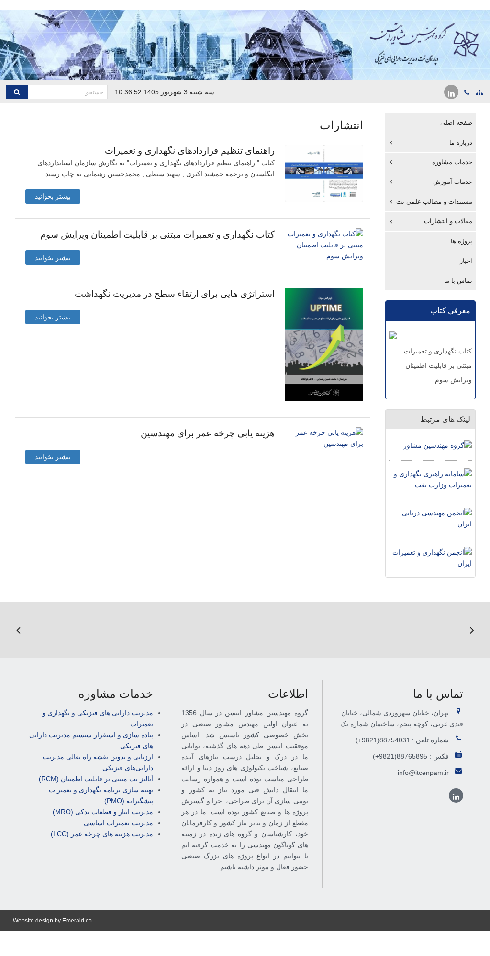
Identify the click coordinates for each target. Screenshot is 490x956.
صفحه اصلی (456, 122)
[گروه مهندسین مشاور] (437, 445)
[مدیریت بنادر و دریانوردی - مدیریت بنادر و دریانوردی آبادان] (186, 629)
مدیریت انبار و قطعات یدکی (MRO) (103, 812)
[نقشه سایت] (479, 92)
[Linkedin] (451, 92)
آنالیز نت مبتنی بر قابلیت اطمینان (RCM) (96, 779)
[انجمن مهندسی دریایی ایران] (430, 518)
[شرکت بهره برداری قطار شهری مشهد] (121, 629)
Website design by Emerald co (52, 920)
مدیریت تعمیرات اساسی (118, 823)
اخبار (466, 260)
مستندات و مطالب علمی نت (434, 201)
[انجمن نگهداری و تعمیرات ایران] (430, 557)
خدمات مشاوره (452, 162)
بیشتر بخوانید (53, 196)
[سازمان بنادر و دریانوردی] (250, 629)
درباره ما (460, 142)
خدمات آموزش (452, 181)
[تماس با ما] (466, 92)
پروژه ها (461, 241)
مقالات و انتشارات (448, 221)
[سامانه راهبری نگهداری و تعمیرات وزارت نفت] (430, 479)
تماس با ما (458, 280)
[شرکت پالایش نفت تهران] (443, 629)
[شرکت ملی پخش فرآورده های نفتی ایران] (378, 629)
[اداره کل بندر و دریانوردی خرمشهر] (314, 629)
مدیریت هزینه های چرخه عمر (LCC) (102, 834)
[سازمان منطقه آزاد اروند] (57, 629)
